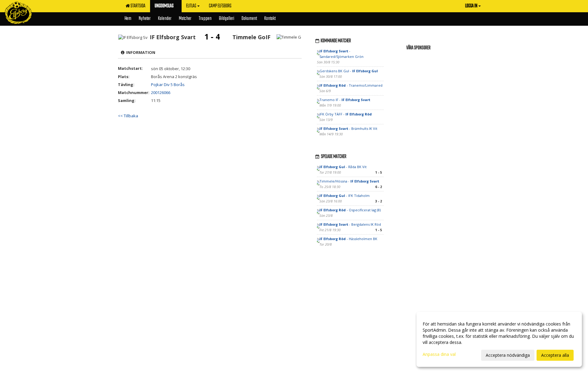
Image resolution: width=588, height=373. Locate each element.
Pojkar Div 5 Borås (168, 84)
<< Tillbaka (128, 116)
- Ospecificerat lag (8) (350, 210)
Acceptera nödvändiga (508, 355)
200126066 (160, 92)
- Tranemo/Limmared (351, 85)
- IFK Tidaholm (344, 195)
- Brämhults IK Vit (348, 128)
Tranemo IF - (344, 99)
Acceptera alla (555, 355)
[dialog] (499, 339)
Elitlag (191, 6)
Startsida (137, 6)
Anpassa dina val (439, 354)
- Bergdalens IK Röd (350, 224)
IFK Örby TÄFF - (345, 114)
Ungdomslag (164, 6)
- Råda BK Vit (343, 166)
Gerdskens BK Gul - (348, 71)
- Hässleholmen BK (348, 238)
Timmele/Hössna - (349, 181)
